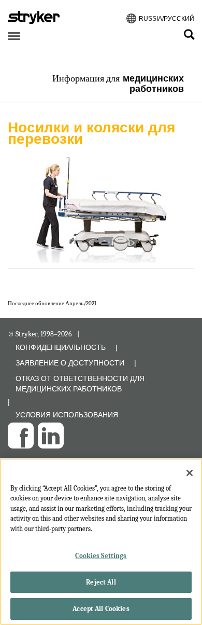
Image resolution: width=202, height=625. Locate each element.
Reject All (101, 582)
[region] (101, 541)
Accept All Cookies (101, 609)
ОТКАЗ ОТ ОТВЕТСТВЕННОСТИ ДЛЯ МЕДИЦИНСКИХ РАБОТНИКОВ (80, 383)
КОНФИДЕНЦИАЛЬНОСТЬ (61, 347)
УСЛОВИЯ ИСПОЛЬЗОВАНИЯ (67, 415)
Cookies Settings (100, 556)
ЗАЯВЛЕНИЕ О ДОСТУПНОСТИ (70, 363)
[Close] (189, 472)
